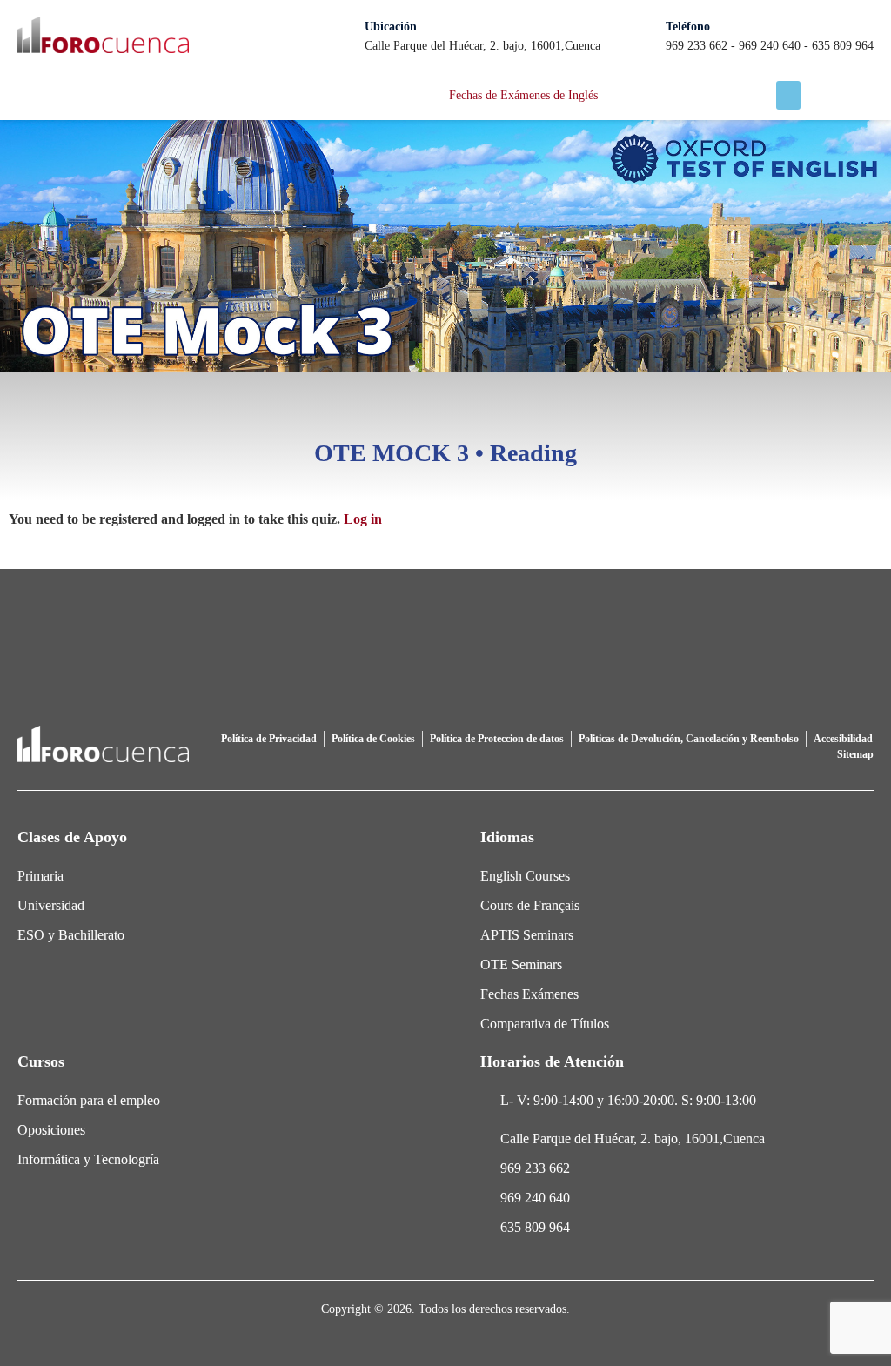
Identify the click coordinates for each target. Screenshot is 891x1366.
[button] (788, 95)
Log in (363, 519)
